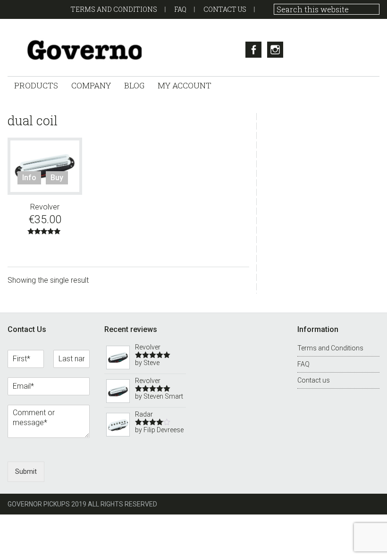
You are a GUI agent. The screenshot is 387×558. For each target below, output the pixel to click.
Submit (26, 471)
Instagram (275, 50)
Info (29, 177)
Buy (56, 177)
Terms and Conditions (114, 9)
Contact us (224, 9)
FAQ (180, 9)
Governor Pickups (74, 50)
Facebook (253, 50)
